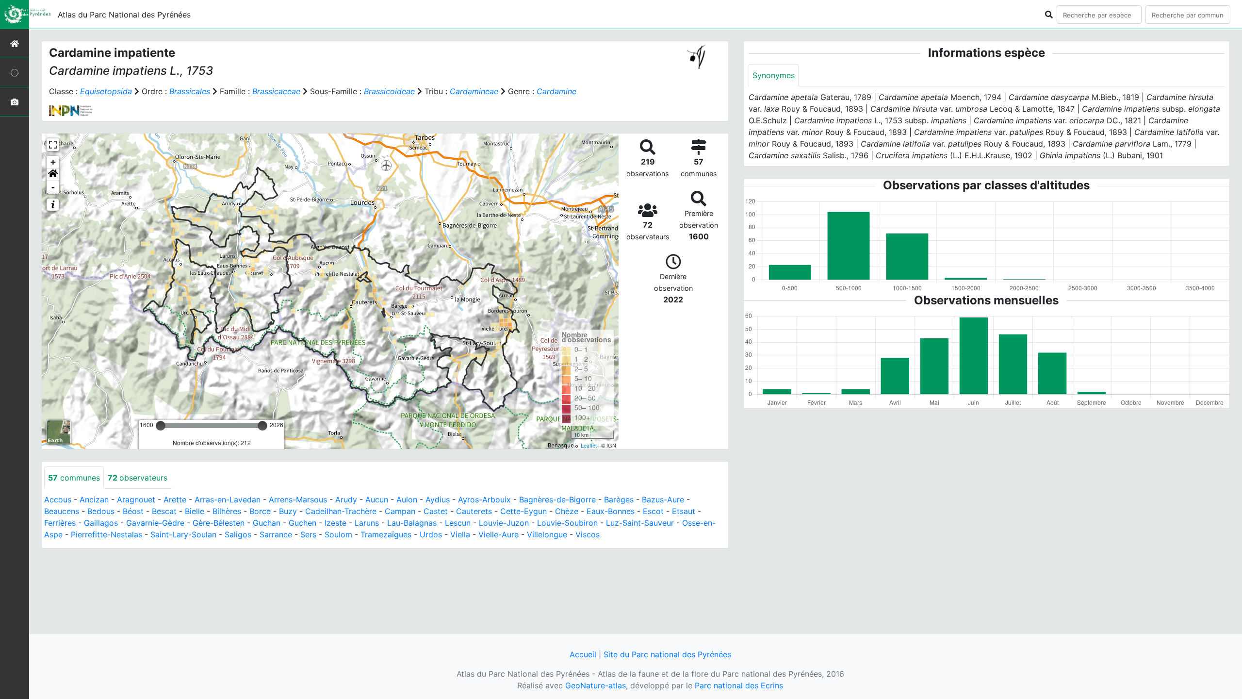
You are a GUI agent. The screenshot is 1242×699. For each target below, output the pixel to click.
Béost (133, 511)
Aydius (437, 499)
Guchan (266, 523)
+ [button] (53, 162)
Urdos (431, 534)
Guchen (302, 523)
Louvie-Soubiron (567, 523)
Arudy (346, 499)
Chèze (566, 511)
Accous (57, 499)
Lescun (458, 523)
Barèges (619, 499)
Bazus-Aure (663, 499)
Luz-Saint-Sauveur (640, 523)
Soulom (338, 534)
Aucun (376, 499)
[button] (53, 174)
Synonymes (773, 75)
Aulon (406, 499)
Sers (308, 534)
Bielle (194, 511)
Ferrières (60, 523)
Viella (460, 534)
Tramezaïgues (385, 534)
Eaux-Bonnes (611, 511)
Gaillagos (101, 523)
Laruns (367, 523)
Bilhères (226, 511)
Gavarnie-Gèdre (155, 523)
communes (74, 478)
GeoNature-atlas (595, 685)
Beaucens (61, 511)
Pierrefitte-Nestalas (106, 534)
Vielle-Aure (498, 534)
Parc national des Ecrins (739, 685)
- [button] (53, 187)
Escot (653, 511)
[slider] (160, 426)
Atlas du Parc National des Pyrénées (124, 14)
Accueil (583, 654)
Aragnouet (136, 499)
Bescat (164, 511)
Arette (174, 499)
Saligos (238, 534)
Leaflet (589, 445)
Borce (260, 511)
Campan (400, 511)
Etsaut (683, 511)
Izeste (335, 523)
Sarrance (276, 534)
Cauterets (474, 511)
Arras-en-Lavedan (228, 499)
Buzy (288, 511)
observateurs (137, 478)
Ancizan (94, 499)
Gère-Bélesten (219, 523)
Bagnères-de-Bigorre (557, 499)
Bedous (100, 511)
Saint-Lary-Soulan (183, 534)
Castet (436, 511)
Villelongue (547, 534)
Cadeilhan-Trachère (340, 511)
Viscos (587, 534)
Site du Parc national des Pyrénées (667, 654)
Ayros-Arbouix (484, 499)
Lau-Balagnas (412, 523)
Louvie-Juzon (504, 523)
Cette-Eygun (523, 511)
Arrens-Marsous (298, 499)
